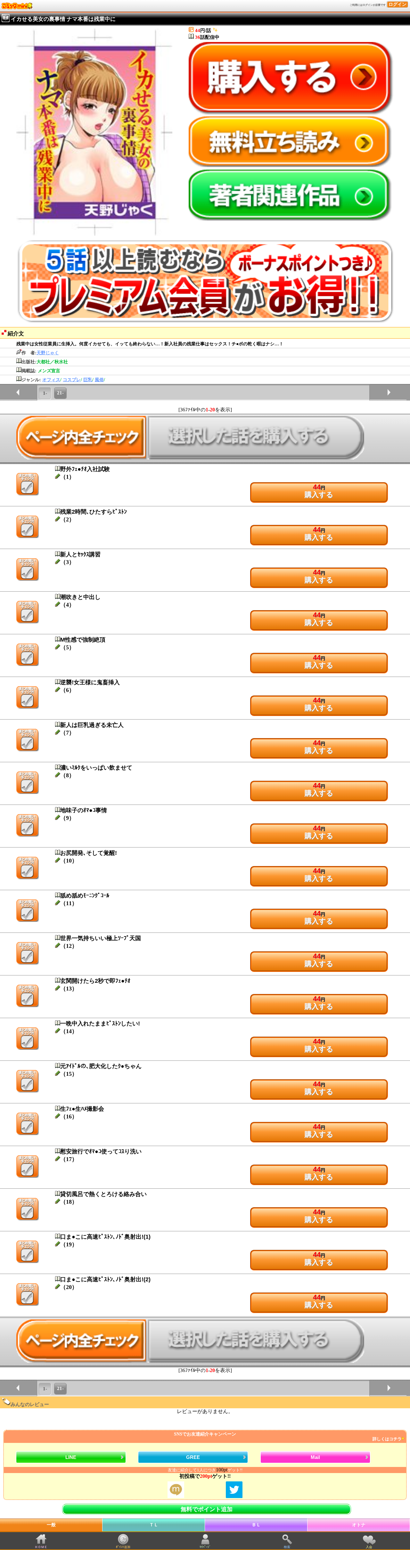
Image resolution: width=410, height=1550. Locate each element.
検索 (287, 1547)
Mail (315, 1457)
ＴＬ (153, 1524)
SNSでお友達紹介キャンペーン (288, 1436)
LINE (70, 1457)
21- (60, 392)
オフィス (51, 379)
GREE (193, 1457)
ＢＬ (256, 1524)
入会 (369, 1547)
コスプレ (72, 379)
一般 (51, 1524)
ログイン (397, 4)
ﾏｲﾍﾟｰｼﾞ (205, 1547)
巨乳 (87, 379)
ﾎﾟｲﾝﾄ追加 (123, 1547)
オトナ (358, 1524)
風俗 (99, 379)
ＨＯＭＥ (41, 1547)
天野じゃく (48, 352)
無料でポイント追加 (207, 1509)
